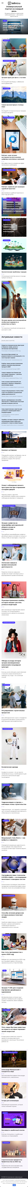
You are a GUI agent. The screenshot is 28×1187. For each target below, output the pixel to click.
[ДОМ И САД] (14, 707)
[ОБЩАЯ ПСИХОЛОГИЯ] (14, 909)
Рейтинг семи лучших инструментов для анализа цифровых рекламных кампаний (13, 157)
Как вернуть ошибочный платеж (13, 1130)
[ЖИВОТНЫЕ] (14, 1024)
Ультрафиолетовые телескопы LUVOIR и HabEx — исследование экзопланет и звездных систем (14, 877)
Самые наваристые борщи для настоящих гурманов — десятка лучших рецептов (12, 374)
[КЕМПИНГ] (14, 447)
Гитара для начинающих (10, 1100)
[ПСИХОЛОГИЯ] (14, 597)
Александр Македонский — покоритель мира (11, 1070)
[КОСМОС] (14, 872)
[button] (13, 32)
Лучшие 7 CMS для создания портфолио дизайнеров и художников (12, 990)
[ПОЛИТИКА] (14, 1156)
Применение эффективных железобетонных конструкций (10, 228)
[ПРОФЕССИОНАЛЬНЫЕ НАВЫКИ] (14, 559)
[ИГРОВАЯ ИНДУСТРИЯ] (14, 657)
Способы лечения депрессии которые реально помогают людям (13, 915)
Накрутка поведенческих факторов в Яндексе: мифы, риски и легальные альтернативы (13, 347)
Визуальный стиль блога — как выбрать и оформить (13, 839)
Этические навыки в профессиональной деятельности (9, 565)
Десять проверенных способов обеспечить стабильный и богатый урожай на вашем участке (13, 401)
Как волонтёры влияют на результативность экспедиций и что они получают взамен (13, 356)
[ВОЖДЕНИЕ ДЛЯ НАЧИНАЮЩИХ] (14, 482)
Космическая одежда (10, 767)
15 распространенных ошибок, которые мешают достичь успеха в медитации (13, 602)
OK (14, 1185)
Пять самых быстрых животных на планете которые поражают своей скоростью (14, 1029)
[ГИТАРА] (14, 1097)
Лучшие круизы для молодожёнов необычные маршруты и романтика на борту (14, 322)
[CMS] (14, 984)
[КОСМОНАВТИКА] (14, 764)
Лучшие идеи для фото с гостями (14, 77)
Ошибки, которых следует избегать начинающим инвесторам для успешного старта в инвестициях (13, 421)
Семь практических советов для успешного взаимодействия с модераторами (12, 410)
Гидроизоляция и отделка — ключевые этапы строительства (14, 803)
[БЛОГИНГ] (14, 834)
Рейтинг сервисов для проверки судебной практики (13, 187)
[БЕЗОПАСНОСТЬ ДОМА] (14, 520)
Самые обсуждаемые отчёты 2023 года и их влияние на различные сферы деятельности (12, 392)
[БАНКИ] (14, 1127)
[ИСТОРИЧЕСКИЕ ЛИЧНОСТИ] (14, 1066)
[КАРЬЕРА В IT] (14, 949)
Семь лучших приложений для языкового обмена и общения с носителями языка (11, 383)
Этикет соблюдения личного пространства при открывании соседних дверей (13, 487)
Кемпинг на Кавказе (9, 450)
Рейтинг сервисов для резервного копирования (13, 210)
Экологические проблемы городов (14, 272)
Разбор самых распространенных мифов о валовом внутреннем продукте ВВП (12, 365)
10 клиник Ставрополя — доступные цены (13, 51)
